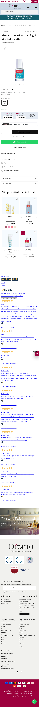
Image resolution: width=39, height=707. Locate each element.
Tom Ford (22, 648)
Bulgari (3, 641)
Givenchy (22, 644)
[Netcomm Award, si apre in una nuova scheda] (14, 570)
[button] (2, 7)
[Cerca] (36, 12)
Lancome (22, 637)
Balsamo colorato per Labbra (10, 218)
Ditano (31, 693)
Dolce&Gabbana (5, 622)
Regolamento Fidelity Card (27, 603)
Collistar (22, 622)
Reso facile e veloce (9, 159)
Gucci (21, 639)
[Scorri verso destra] (23, 85)
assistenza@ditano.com (7, 668)
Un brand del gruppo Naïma (9, 1)
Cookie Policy (28, 695)
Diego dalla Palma (6, 630)
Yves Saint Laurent (6, 624)
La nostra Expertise (6, 601)
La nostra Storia (5, 599)
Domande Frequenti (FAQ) (27, 605)
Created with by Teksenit (19, 696)
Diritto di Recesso (24, 614)
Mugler (21, 646)
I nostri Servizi (4, 603)
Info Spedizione (24, 601)
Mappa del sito (23, 610)
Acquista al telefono (19, 137)
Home (3, 25)
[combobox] (19, 12)
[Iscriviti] (34, 588)
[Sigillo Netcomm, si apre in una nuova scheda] (30, 560)
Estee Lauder (23, 630)
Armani (3, 626)
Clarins (21, 632)
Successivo (13, 298)
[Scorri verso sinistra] (16, 85)
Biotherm (22, 626)
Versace (3, 648)
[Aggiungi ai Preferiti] (17, 199)
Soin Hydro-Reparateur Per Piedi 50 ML (10, 251)
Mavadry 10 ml (29, 251)
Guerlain (3, 628)
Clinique (3, 632)
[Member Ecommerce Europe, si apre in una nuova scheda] (19, 560)
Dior (2, 637)
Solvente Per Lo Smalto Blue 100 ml (28, 218)
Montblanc (4, 644)
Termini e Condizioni (12, 695)
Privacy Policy (22, 591)
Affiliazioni (22, 612)
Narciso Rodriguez (24, 641)
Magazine (34, 1)
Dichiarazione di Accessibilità (27, 607)
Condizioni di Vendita (25, 599)
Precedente (5, 298)
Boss (2, 639)
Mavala (9, 25)
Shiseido (22, 628)
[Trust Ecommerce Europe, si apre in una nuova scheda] (9, 560)
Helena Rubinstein (24, 624)
